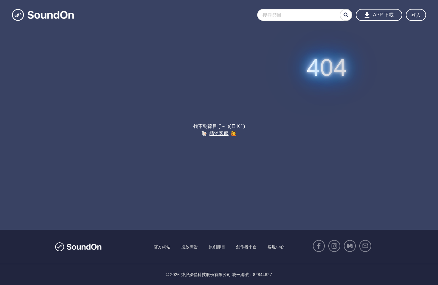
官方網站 (162, 246)
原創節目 (217, 246)
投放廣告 (189, 246)
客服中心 (276, 246)
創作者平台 (246, 246)
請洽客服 (219, 133)
